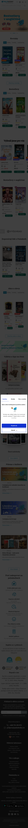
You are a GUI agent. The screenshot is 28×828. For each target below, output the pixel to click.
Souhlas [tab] (4, 399)
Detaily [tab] (13, 399)
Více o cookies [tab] (22, 399)
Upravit (13, 430)
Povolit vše (14, 425)
